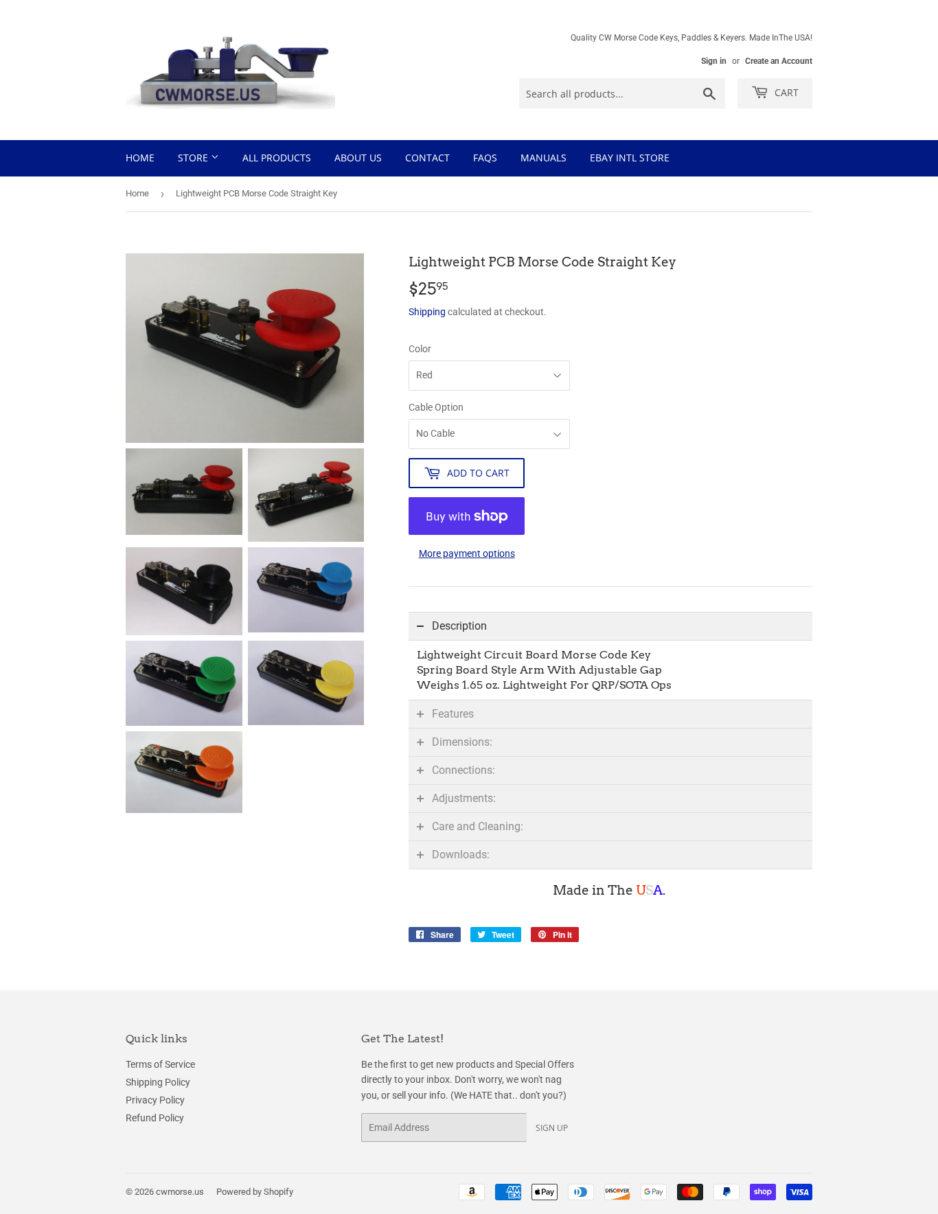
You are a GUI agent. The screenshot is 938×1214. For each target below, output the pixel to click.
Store (194, 157)
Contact (427, 157)
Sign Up (552, 1128)
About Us (358, 157)
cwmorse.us (180, 1192)
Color (420, 348)
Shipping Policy (158, 1082)
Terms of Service (160, 1064)
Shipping (427, 311)
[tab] (610, 626)
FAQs (485, 157)
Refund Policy (155, 1117)
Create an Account (778, 61)
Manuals (544, 157)
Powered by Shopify (254, 1192)
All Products (276, 157)
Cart (785, 92)
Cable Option (436, 407)
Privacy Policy (155, 1100)
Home (140, 157)
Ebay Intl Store (630, 157)
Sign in (714, 61)
